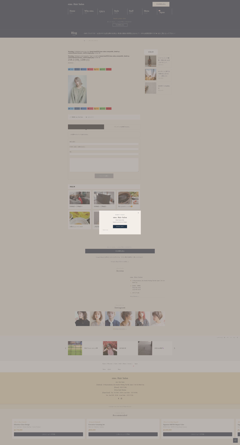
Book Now (120, 226)
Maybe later (105, 229)
